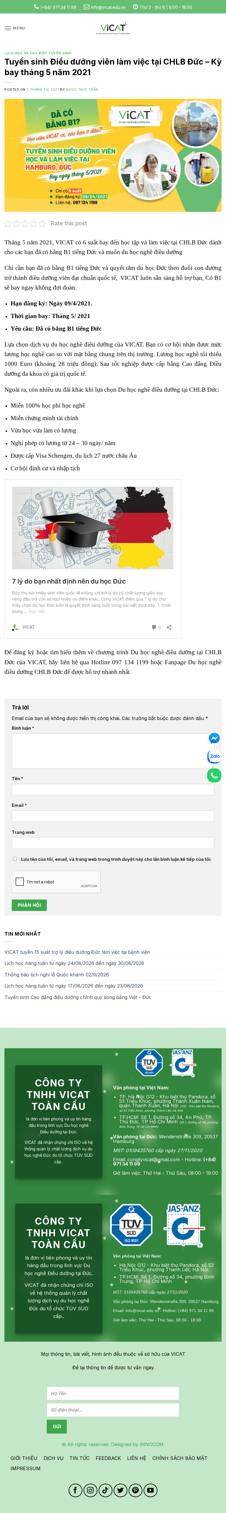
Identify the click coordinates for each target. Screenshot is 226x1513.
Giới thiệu (24, 1458)
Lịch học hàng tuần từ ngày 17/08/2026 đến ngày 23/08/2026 (73, 986)
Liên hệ (136, 1458)
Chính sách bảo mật (179, 1458)
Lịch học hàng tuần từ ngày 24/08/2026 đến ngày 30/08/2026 (74, 963)
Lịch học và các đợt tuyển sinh (38, 53)
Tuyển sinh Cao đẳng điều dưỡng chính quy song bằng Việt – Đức (78, 997)
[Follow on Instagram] (90, 1490)
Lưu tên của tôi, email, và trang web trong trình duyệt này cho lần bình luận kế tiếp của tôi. (116, 859)
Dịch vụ (54, 1458)
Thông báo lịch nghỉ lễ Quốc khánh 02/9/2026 (56, 975)
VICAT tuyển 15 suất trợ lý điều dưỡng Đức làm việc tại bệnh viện (77, 952)
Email (19, 805)
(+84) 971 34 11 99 (58, 7)
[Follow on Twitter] (120, 1490)
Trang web (23, 832)
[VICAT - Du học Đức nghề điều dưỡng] (113, 28)
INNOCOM (152, 1444)
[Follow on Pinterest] (135, 1490)
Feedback (108, 1458)
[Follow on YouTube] (150, 1490)
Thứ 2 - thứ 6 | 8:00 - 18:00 (165, 7)
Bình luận (23, 728)
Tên (17, 778)
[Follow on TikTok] (105, 1490)
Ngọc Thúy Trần (82, 89)
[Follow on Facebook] (75, 1490)
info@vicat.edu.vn (108, 7)
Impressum (26, 1468)
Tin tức (79, 1458)
